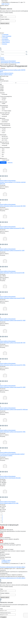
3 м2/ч (3, 132)
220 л (3, 152)
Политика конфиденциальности (8, 567)
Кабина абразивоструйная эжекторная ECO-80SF (12, 298)
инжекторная (5, 114)
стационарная (5, 160)
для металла (5, 138)
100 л (3, 149)
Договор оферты (21, 567)
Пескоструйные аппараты (6, 73)
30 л (3, 154)
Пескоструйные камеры (6, 74)
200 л (3, 151)
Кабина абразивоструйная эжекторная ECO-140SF (12, 320)
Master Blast (5, 107)
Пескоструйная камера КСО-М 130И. (9, 503)
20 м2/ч (4, 131)
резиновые (4, 121)
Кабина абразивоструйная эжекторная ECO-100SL (12, 365)
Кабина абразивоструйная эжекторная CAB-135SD (13, 206)
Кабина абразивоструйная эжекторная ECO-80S (12, 272)
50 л (3, 156)
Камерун (4, 98)
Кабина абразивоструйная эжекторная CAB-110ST (12, 342)
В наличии (4, 94)
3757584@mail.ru (5, 562)
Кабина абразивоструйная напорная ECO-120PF (12, 250)
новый (3, 103)
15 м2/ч (4, 129)
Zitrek (3, 109)
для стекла (4, 140)
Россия (3, 100)
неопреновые (5, 120)
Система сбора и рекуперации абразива (10, 478)
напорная (4, 116)
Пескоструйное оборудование (7, 180)
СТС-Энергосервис (6, 110)
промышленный (6, 125)
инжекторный (5, 143)
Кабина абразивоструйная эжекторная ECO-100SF (12, 387)
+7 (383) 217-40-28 (5, 560)
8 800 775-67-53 (5, 4)
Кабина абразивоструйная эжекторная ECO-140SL (12, 431)
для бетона (4, 136)
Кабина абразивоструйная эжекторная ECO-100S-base (14, 409)
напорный (4, 145)
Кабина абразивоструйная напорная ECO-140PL (12, 228)
